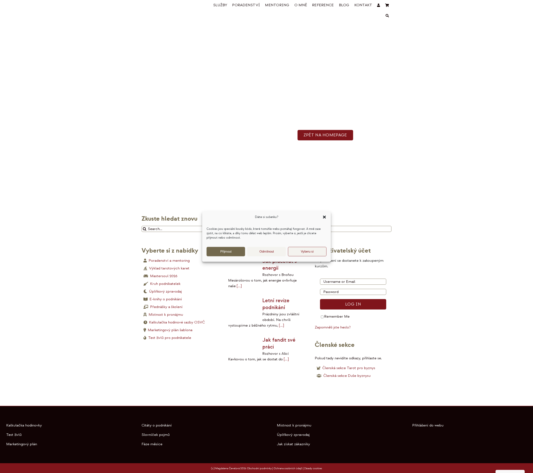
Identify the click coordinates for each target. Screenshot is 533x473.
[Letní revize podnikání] (243, 307)
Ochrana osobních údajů (288, 468)
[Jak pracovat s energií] (243, 266)
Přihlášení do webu (427, 425)
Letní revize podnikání (275, 304)
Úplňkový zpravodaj (293, 434)
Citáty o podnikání (157, 425)
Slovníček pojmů (156, 434)
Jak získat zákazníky (293, 444)
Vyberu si (307, 251)
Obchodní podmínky (259, 468)
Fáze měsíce (152, 444)
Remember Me (337, 316)
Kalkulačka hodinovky (24, 425)
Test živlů (14, 434)
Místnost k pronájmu (294, 425)
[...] (239, 286)
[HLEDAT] (387, 16)
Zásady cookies (313, 468)
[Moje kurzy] (378, 5)
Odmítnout (266, 251)
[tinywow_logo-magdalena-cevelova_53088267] (162, 5)
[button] (324, 217)
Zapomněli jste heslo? (333, 327)
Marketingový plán (21, 444)
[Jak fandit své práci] (243, 345)
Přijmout (226, 251)
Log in (353, 304)
